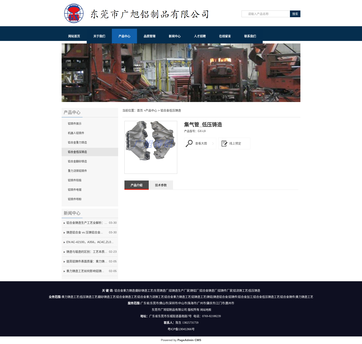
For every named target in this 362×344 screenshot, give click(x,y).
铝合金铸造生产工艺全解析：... (86, 222)
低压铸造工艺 (88, 296)
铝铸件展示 (74, 123)
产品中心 (124, 36)
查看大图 (201, 143)
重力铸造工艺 (70, 296)
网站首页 (74, 36)
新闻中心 (175, 36)
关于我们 (99, 36)
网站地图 (205, 309)
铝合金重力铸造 (77, 142)
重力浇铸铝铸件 (77, 170)
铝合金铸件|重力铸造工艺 (296, 296)
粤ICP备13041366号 (181, 329)
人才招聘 (200, 36)
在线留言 (225, 36)
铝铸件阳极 (74, 180)
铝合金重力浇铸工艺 (150, 296)
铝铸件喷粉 (74, 199)
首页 (140, 110)
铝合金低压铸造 (77, 151)
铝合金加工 (245, 296)
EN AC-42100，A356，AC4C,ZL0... (90, 242)
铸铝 (210, 296)
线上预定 (235, 143)
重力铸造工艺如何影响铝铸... (85, 271)
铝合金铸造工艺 (126, 296)
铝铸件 (233, 296)
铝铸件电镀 (74, 189)
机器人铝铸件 (76, 133)
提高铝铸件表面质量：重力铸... (86, 261)
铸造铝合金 (220, 296)
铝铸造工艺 (198, 296)
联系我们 (250, 36)
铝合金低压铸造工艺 (266, 296)
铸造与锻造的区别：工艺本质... (86, 251)
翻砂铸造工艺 (107, 296)
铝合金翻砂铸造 (77, 161)
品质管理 (149, 36)
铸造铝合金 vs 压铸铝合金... (84, 232)
